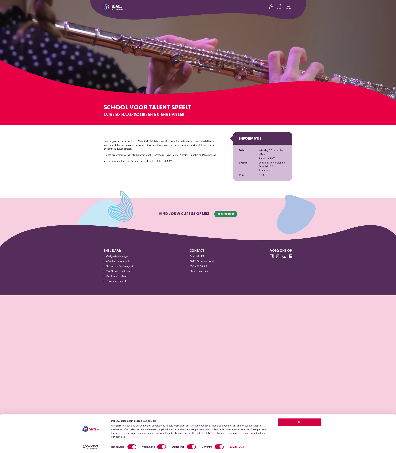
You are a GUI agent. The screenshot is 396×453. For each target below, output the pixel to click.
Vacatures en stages (117, 276)
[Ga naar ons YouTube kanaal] (284, 256)
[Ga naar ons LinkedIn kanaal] (290, 256)
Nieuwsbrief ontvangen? (119, 266)
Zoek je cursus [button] (226, 214)
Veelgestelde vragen (117, 256)
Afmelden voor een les (118, 261)
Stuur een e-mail (199, 271)
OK (299, 422)
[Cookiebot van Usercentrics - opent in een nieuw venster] (90, 447)
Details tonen (236, 447)
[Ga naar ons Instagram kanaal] (278, 256)
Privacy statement (116, 281)
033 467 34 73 (198, 266)
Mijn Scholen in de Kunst (119, 271)
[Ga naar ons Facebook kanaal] (272, 256)
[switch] (161, 446)
